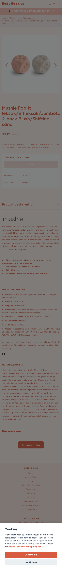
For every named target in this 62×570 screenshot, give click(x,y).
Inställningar (31, 562)
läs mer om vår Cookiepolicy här (25, 546)
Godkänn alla (31, 555)
